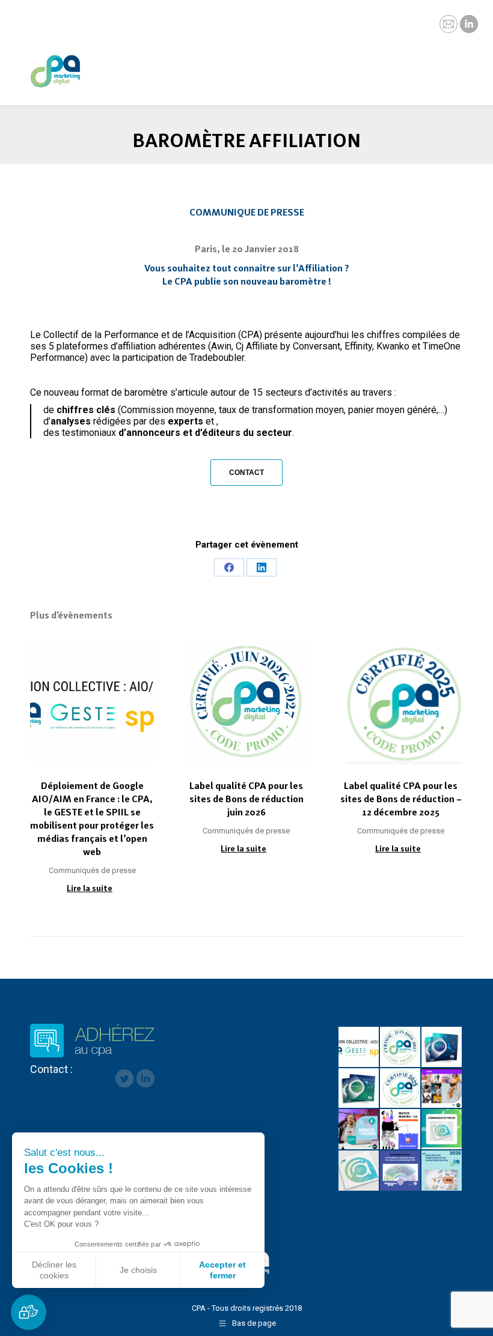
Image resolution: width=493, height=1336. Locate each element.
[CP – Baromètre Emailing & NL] (442, 1129)
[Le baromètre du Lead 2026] (359, 1089)
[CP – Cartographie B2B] (400, 1171)
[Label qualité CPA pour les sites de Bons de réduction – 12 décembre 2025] (400, 1089)
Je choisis (138, 1270)
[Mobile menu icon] (474, 63)
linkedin (145, 1078)
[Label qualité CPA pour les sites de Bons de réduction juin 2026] (400, 1047)
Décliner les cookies (54, 1270)
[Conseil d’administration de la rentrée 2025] (400, 1129)
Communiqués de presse (92, 870)
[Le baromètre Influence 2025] (359, 1129)
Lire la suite (89, 888)
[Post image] (92, 702)
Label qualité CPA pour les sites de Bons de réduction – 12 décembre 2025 (401, 799)
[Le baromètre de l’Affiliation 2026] (442, 1047)
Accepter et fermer (222, 1270)
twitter (124, 1078)
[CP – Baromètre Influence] (442, 1089)
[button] (28, 1312)
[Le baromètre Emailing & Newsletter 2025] (359, 1171)
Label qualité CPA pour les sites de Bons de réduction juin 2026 (246, 799)
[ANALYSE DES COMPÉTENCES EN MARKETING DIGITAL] (442, 1171)
